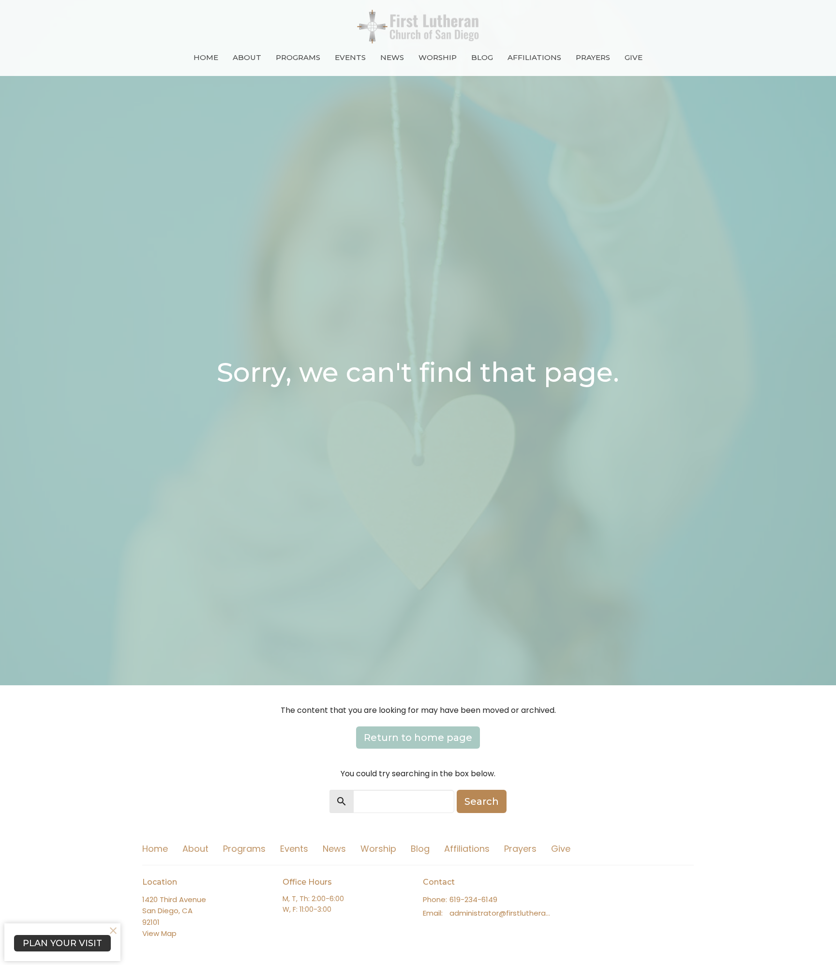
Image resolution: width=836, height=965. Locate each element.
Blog (482, 57)
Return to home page (418, 737)
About (247, 57)
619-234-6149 (473, 899)
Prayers (593, 57)
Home (206, 57)
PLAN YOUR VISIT (62, 943)
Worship (437, 57)
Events (350, 57)
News (392, 57)
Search (481, 801)
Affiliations (534, 57)
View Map (159, 933)
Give (633, 57)
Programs (298, 57)
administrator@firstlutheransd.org (501, 913)
